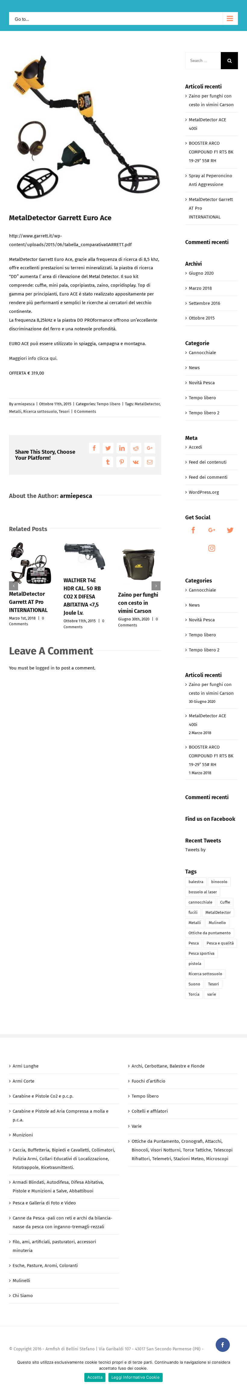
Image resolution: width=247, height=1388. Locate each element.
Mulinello (217, 922)
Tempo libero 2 (204, 413)
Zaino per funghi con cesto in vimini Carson (138, 603)
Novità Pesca (202, 382)
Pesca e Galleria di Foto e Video (44, 1203)
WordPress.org (204, 492)
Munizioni (23, 1135)
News (194, 367)
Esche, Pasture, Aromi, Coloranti (45, 1265)
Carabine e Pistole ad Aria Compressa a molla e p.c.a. (60, 1115)
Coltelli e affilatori (150, 1111)
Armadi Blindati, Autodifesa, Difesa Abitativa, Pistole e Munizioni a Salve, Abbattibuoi (58, 1186)
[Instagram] (211, 548)
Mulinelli (21, 1280)
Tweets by (195, 849)
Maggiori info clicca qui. (33, 358)
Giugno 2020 (201, 273)
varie (211, 994)
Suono (194, 984)
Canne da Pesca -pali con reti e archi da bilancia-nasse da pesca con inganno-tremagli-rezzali (62, 1222)
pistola (195, 963)
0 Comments (85, 411)
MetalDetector (147, 404)
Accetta (94, 1377)
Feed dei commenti (208, 477)
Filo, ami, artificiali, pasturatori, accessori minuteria (54, 1246)
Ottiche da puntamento (210, 933)
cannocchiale (200, 902)
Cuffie (225, 902)
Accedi (195, 447)
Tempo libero (108, 404)
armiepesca (24, 404)
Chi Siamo (23, 1295)
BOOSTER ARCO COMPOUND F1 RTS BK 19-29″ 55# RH (211, 152)
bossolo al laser (203, 892)
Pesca (194, 943)
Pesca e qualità (220, 943)
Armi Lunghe (26, 1066)
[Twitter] (230, 530)
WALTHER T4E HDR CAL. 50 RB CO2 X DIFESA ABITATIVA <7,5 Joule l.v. (82, 596)
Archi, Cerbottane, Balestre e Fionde (168, 1066)
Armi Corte (23, 1081)
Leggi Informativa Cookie (135, 1377)
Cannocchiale (202, 352)
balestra (196, 881)
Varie (137, 1126)
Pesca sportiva (201, 953)
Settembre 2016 (204, 303)
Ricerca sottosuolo (40, 411)
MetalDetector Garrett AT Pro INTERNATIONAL (28, 602)
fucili (193, 912)
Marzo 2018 (200, 288)
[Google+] (211, 530)
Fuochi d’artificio (148, 1081)
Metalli (15, 411)
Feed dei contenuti (208, 462)
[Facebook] (193, 530)
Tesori (64, 411)
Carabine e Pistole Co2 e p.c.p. (43, 1096)
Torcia (194, 994)
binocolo (219, 881)
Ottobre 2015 (202, 318)
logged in (45, 668)
